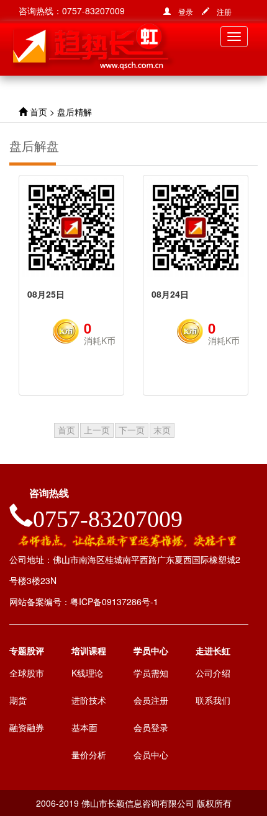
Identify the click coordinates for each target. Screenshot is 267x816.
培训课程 (88, 650)
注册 (220, 11)
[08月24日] (195, 227)
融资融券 (26, 727)
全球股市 (26, 673)
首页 (38, 111)
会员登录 (151, 727)
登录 (182, 11)
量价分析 (88, 754)
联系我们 (213, 700)
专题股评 (26, 650)
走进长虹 (213, 650)
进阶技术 (88, 700)
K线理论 (87, 673)
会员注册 (151, 700)
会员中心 (151, 754)
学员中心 (151, 650)
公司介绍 (213, 673)
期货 (18, 700)
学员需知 (151, 673)
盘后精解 (74, 111)
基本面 (84, 727)
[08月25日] (71, 227)
